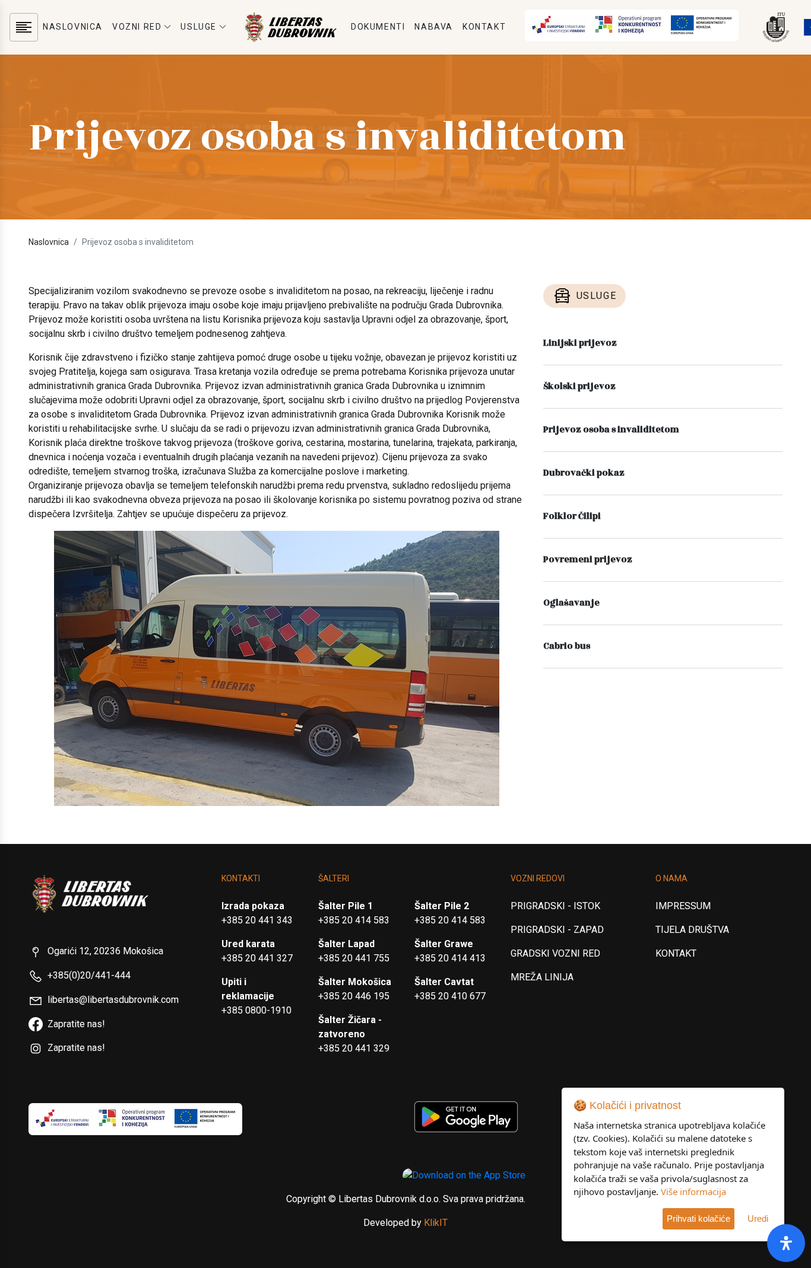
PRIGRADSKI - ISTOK (555, 906)
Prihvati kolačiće (698, 1218)
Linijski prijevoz (580, 343)
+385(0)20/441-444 (89, 975)
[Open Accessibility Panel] (786, 1243)
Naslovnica (48, 242)
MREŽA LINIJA (542, 977)
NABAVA (433, 26)
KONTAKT (484, 26)
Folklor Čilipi (572, 516)
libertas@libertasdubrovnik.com (113, 999)
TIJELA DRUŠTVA (692, 929)
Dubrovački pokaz (584, 473)
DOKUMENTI (378, 26)
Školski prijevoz (579, 386)
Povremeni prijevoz (587, 559)
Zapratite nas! (76, 1024)
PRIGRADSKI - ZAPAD (557, 929)
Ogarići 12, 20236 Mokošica (105, 951)
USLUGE (198, 26)
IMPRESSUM (683, 906)
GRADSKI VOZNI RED (555, 953)
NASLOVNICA (73, 26)
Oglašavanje (571, 603)
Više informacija (693, 1191)
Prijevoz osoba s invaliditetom (611, 430)
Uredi (757, 1218)
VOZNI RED (136, 26)
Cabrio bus (566, 646)
